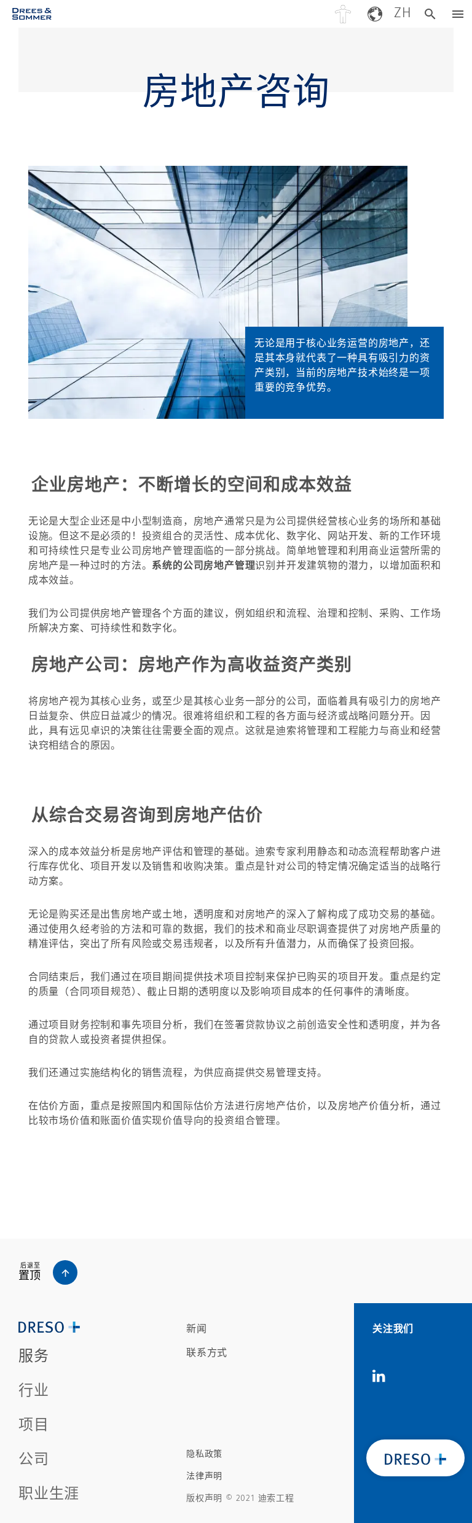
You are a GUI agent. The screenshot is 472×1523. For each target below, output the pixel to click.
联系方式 (206, 1352)
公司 (33, 1459)
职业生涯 (48, 1493)
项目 (33, 1424)
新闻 (196, 1328)
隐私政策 (204, 1454)
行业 (33, 1390)
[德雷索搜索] (430, 14)
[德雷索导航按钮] (458, 14)
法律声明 (204, 1476)
